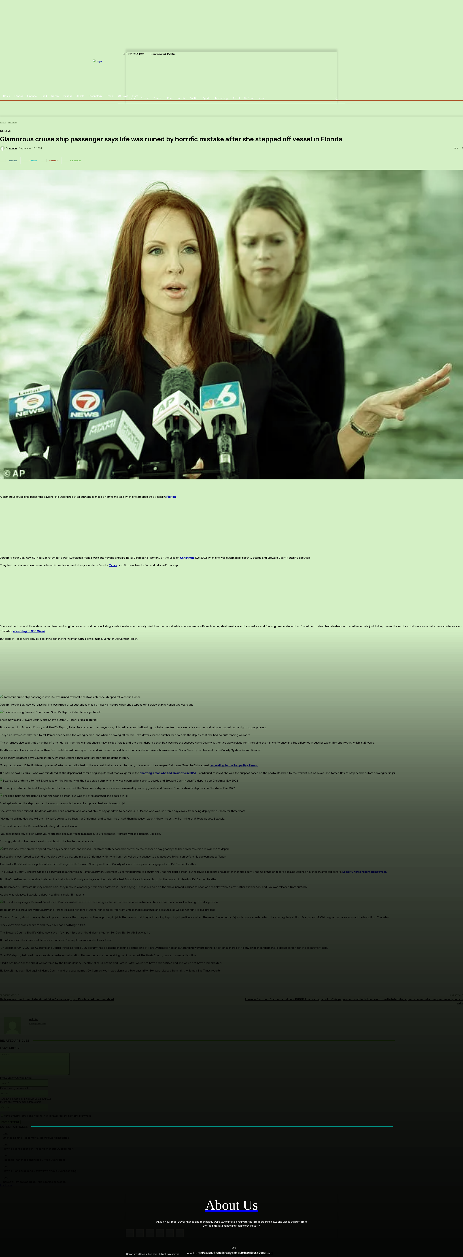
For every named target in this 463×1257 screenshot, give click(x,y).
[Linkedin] (150, 1233)
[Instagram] (140, 1233)
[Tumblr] (170, 1233)
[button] (337, 98)
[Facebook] (130, 1233)
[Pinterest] (160, 1233)
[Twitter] (180, 1233)
